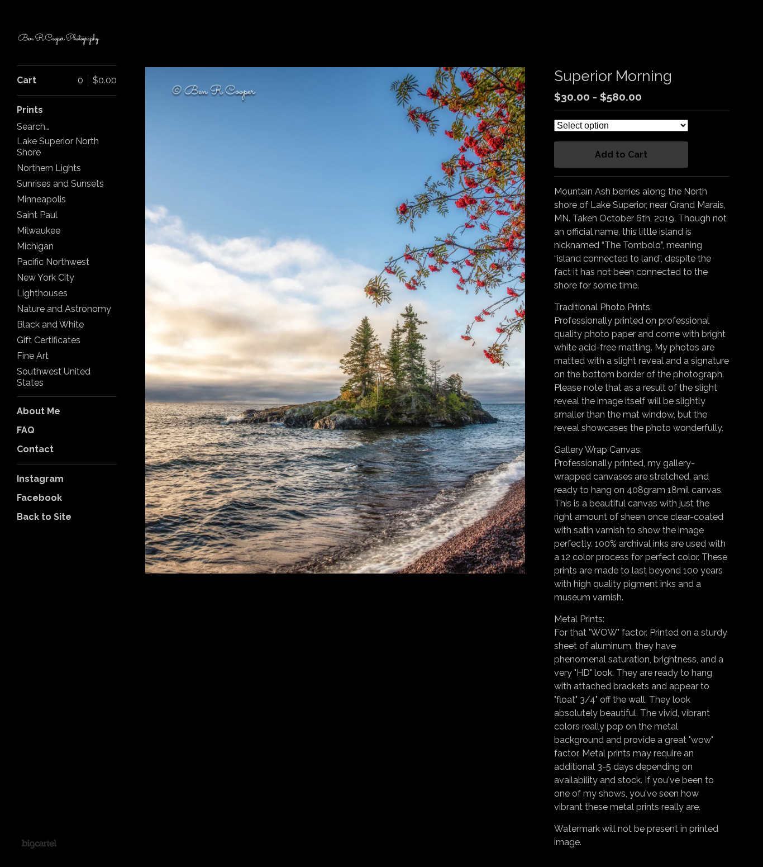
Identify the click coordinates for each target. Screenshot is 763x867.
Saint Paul (37, 215)
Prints (30, 110)
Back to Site (44, 516)
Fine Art (33, 355)
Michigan (35, 246)
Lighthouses (42, 293)
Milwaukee (38, 230)
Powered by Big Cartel (39, 843)
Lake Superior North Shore (58, 147)
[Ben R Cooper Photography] (59, 39)
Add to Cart (621, 154)
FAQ (26, 430)
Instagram (40, 478)
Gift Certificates (48, 340)
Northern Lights (49, 168)
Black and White (50, 324)
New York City (45, 277)
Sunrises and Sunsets (60, 183)
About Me (38, 411)
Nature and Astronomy (64, 309)
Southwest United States (53, 377)
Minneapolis (41, 199)
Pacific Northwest (53, 262)
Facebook (39, 497)
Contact (35, 449)
